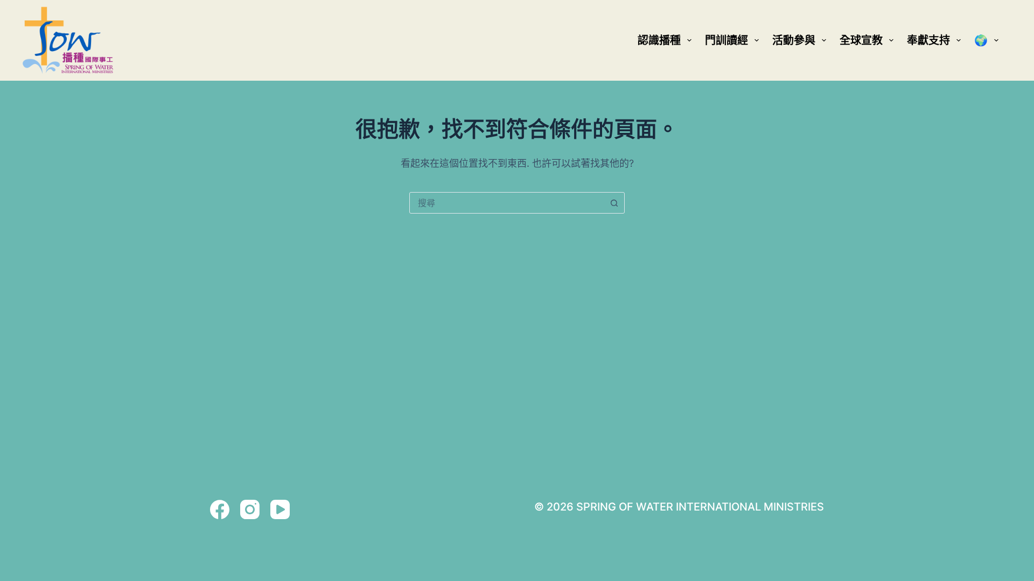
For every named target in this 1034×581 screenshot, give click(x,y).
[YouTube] (280, 509)
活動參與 (793, 40)
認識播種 (659, 40)
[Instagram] (250, 509)
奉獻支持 (928, 40)
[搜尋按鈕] (614, 203)
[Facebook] (219, 509)
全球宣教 (861, 40)
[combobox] (507, 203)
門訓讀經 (726, 40)
